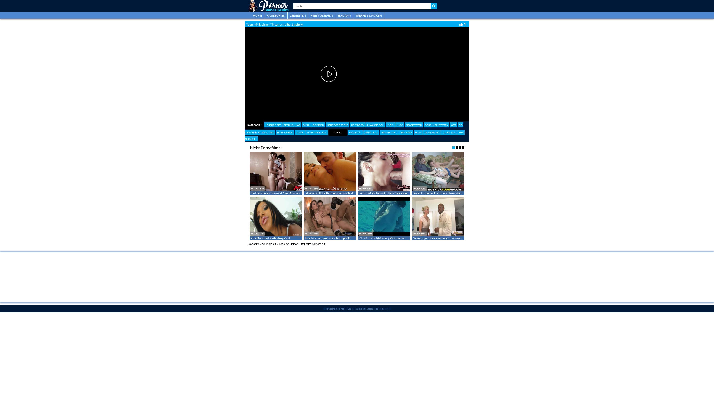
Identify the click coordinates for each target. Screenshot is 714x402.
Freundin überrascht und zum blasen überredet (440, 193)
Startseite (253, 244)
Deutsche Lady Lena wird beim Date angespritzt (386, 193)
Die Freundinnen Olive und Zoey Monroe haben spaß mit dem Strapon (290, 193)
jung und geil (375, 125)
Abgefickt (355, 132)
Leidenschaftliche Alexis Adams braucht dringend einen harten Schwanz (346, 193)
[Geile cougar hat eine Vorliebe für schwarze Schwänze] (438, 216)
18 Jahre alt (273, 125)
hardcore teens (337, 125)
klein (418, 132)
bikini (306, 125)
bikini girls (371, 132)
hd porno (406, 132)
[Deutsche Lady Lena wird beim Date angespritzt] (384, 171)
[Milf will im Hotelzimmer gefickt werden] (384, 216)
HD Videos (357, 125)
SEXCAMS (344, 15)
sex (453, 125)
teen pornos (285, 132)
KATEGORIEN (276, 15)
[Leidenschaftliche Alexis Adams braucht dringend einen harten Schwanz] (330, 171)
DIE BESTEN (298, 15)
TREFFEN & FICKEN (369, 15)
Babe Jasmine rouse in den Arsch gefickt (327, 238)
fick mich (318, 125)
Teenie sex (449, 132)
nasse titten (414, 125)
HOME (257, 15)
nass (400, 125)
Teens (300, 132)
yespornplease (317, 132)
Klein (390, 125)
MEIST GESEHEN (322, 15)
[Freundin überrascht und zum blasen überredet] (438, 171)
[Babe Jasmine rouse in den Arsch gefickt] (330, 216)
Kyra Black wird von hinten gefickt (270, 238)
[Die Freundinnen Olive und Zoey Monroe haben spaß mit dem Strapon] (276, 171)
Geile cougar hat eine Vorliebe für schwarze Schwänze (444, 238)
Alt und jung (292, 125)
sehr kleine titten (436, 125)
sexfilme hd (431, 132)
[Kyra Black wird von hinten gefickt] (276, 216)
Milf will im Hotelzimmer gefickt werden (382, 238)
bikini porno (388, 132)
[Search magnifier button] (434, 6)
